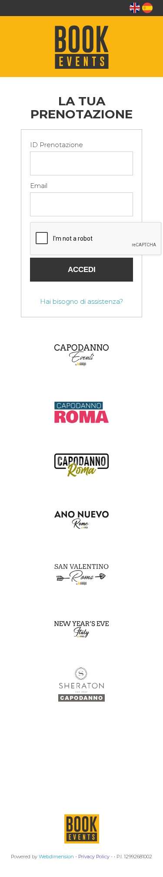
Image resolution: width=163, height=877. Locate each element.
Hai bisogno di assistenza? (81, 301)
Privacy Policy (94, 856)
